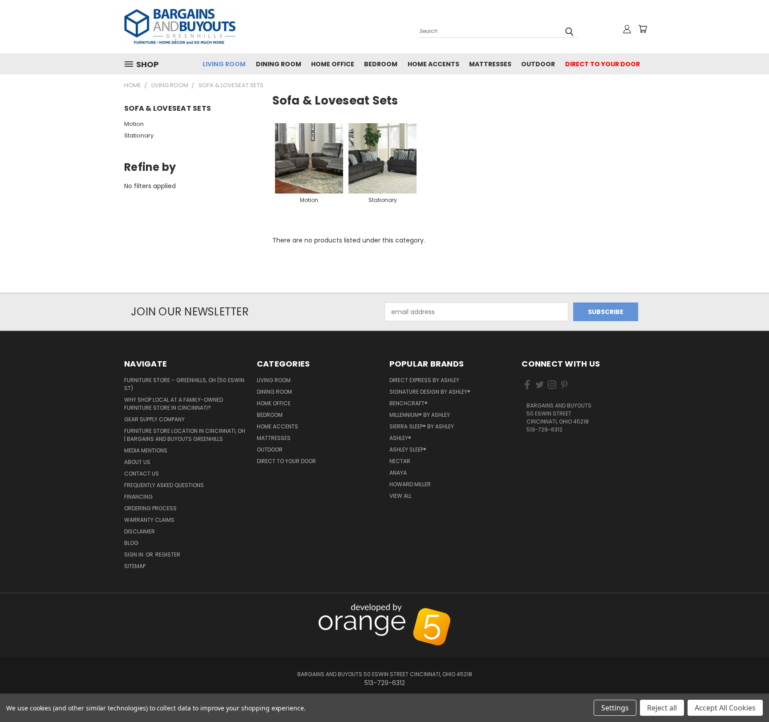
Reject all (662, 708)
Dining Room (278, 64)
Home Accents (433, 64)
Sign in (134, 554)
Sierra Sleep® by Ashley (421, 426)
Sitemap (135, 566)
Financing (138, 496)
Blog (131, 543)
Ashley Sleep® (407, 449)
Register (167, 554)
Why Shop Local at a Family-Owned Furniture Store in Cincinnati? (173, 403)
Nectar (399, 461)
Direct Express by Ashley (424, 380)
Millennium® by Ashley (419, 415)
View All (400, 496)
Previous (743, 609)
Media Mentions (145, 450)
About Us (137, 462)
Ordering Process (150, 508)
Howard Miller (410, 484)
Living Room (224, 64)
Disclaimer (139, 531)
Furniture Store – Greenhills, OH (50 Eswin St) (184, 384)
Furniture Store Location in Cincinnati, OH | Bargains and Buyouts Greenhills (184, 435)
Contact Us (141, 473)
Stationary (139, 135)
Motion (134, 124)
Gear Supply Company (154, 419)
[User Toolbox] (627, 28)
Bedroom (380, 64)
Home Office (332, 64)
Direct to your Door (602, 64)
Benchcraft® (408, 403)
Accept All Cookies (725, 708)
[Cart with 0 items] (642, 28)
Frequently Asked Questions (164, 485)
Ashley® (400, 438)
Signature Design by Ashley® (429, 391)
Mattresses (490, 64)
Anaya (398, 472)
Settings (615, 708)
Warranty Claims (149, 520)
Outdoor (538, 64)
